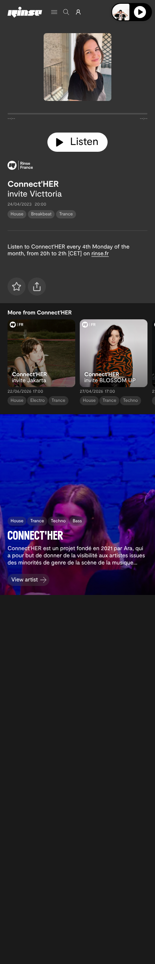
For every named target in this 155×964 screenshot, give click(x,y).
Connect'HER (33, 184)
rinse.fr (100, 253)
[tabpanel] (77, 115)
